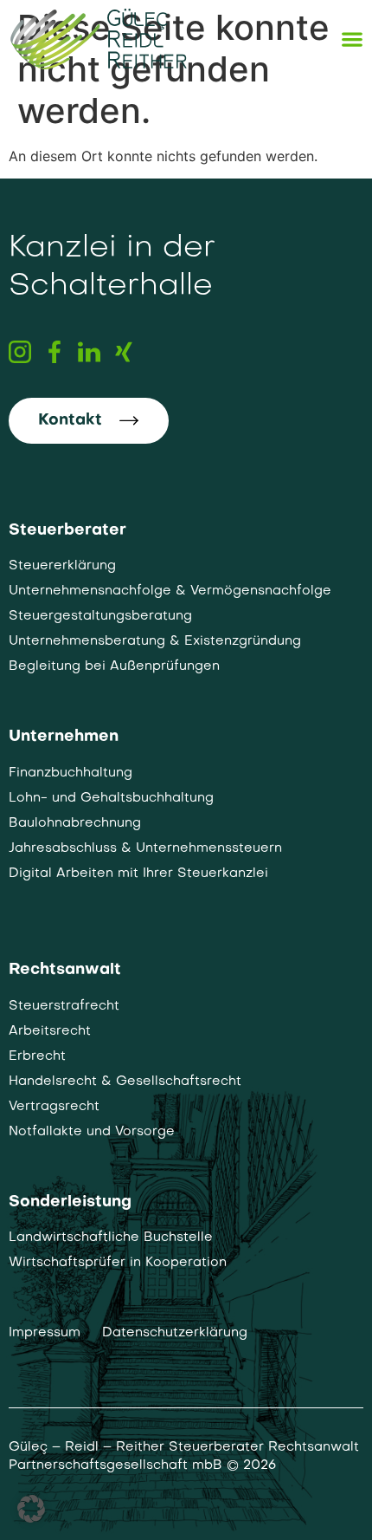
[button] (31, 1509)
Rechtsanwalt (65, 970)
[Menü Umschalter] (352, 39)
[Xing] (123, 352)
